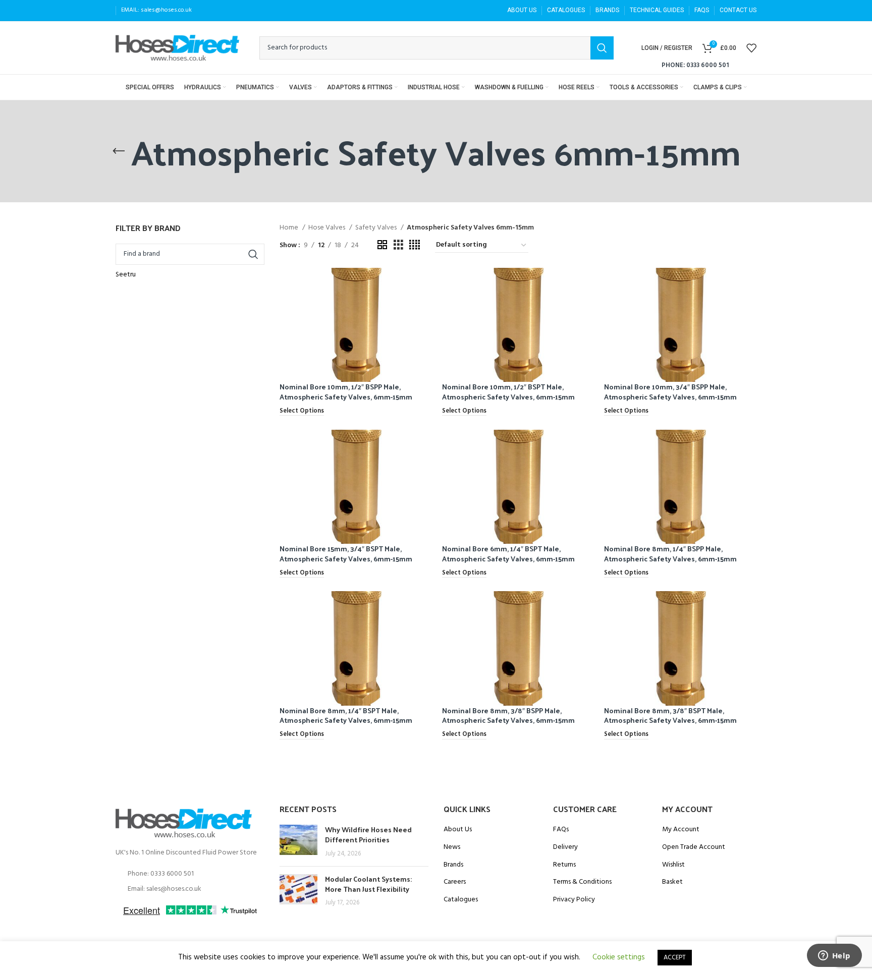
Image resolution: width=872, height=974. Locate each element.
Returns (564, 865)
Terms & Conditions (582, 882)
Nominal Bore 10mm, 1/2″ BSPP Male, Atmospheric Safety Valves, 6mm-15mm (346, 391)
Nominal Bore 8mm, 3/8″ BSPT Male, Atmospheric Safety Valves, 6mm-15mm (670, 715)
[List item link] (190, 874)
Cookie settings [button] (618, 957)
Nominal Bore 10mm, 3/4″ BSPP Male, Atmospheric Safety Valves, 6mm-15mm (670, 391)
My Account (680, 830)
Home (290, 228)
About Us (458, 830)
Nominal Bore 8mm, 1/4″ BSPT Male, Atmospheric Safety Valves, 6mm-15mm (346, 715)
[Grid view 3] (398, 245)
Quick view (424, 284)
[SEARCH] (602, 48)
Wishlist (673, 865)
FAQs (561, 830)
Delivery (565, 847)
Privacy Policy (574, 900)
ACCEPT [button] (675, 957)
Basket (672, 882)
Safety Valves (376, 228)
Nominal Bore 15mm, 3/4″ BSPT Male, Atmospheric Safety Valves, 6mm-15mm (346, 553)
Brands (453, 865)
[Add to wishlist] (424, 307)
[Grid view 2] (382, 245)
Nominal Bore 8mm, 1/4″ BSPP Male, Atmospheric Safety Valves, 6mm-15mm (670, 553)
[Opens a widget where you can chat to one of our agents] (834, 956)
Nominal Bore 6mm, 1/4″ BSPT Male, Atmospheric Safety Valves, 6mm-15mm (508, 553)
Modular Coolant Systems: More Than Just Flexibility (368, 884)
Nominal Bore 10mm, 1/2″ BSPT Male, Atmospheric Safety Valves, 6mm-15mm (508, 391)
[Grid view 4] (414, 245)
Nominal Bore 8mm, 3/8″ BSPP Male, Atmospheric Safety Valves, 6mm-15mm (508, 715)
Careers (455, 882)
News (452, 847)
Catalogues (461, 900)
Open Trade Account (693, 847)
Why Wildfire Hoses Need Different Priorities (368, 834)
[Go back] (118, 151)
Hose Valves (327, 228)
